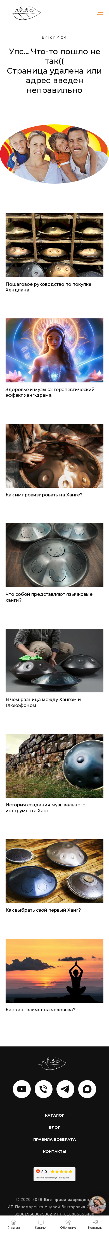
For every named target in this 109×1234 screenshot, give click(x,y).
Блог (54, 1127)
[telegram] (65, 1089)
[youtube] (22, 1089)
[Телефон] (44, 1089)
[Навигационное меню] (100, 13)
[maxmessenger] (87, 1089)
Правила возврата (54, 1139)
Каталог (54, 1115)
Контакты (54, 1151)
